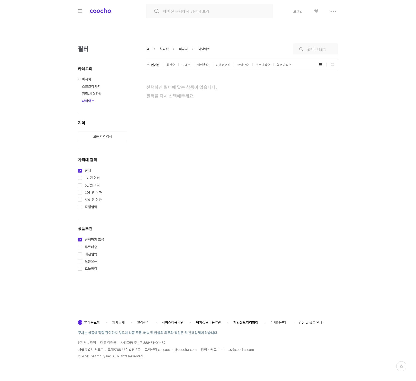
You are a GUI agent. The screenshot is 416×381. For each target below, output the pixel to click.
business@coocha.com (235, 349)
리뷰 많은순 (223, 64)
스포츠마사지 (91, 86)
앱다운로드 (92, 322)
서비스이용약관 (173, 322)
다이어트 (88, 100)
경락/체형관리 (92, 93)
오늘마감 (91, 269)
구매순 (186, 64)
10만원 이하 (93, 192)
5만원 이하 (92, 185)
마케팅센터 (278, 322)
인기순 (155, 64)
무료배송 (91, 247)
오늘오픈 (91, 261)
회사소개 (118, 322)
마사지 (86, 79)
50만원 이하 (93, 200)
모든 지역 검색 (102, 136)
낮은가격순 (263, 64)
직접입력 (91, 207)
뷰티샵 (164, 48)
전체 (88, 171)
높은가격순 (284, 64)
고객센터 (143, 322)
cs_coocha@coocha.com (177, 349)
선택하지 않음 (94, 239)
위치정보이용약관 (208, 322)
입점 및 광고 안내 (311, 322)
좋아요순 (243, 64)
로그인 (298, 11)
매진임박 (91, 254)
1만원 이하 (92, 178)
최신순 (170, 64)
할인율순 (203, 64)
